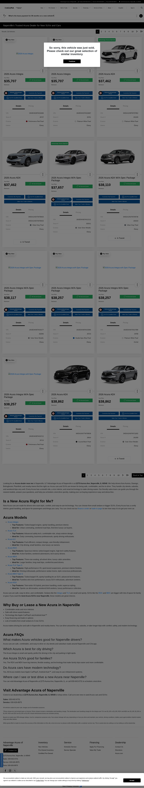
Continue (72, 61)
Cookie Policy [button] (40, 780)
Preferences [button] (85, 780)
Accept (132, 780)
